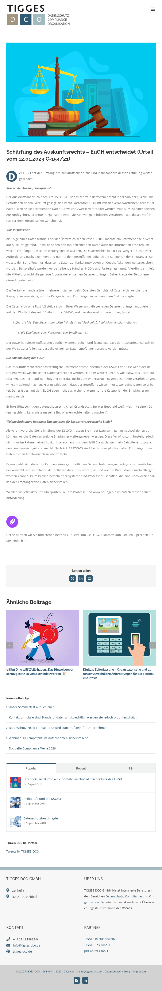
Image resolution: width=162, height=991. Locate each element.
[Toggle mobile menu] (153, 9)
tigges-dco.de (22, 951)
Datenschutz (114, 896)
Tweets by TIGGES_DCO (22, 851)
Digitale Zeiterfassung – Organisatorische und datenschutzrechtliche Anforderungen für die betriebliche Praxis (119, 674)
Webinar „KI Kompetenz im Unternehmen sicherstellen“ (48, 738)
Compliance (133, 896)
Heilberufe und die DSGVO (42, 799)
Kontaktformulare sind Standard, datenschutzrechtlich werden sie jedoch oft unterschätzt (72, 717)
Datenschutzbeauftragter (41, 818)
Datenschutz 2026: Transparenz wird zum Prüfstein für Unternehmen (58, 728)
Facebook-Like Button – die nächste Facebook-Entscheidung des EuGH (72, 779)
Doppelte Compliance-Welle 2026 (32, 748)
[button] (9, 645)
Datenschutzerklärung (117, 971)
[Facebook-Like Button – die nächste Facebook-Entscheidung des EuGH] (15, 780)
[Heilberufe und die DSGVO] (15, 800)
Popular (31, 768)
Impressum (140, 971)
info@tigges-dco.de (26, 945)
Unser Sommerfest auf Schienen (32, 707)
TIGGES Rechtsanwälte (100, 939)
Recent (81, 768)
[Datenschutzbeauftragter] (15, 819)
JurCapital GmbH (96, 951)
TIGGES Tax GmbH (97, 945)
